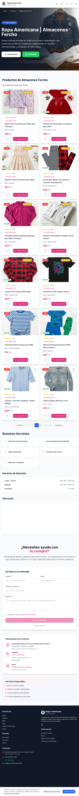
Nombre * (8, 576)
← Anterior (19, 425)
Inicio (5, 11)
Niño (3, 723)
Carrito (4, 743)
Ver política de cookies (11, 793)
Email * (42, 576)
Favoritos (5, 740)
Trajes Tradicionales (8, 726)
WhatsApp (32, 54)
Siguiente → (59, 425)
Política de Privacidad (48, 738)
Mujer (4, 715)
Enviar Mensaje (40, 620)
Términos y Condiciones (48, 741)
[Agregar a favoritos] (35, 93)
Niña (3, 721)
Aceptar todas (69, 791)
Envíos (43, 736)
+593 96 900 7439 (11, 757)
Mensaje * (9, 596)
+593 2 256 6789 (18, 655)
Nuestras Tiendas (46, 733)
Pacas (4, 729)
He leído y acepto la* (22, 614)
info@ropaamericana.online (22, 667)
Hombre (4, 718)
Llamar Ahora (12, 54)
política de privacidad (28, 614)
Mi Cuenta (5, 737)
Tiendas (13, 11)
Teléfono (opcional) (12, 586)
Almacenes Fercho (10, 120)
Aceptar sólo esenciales (52, 791)
